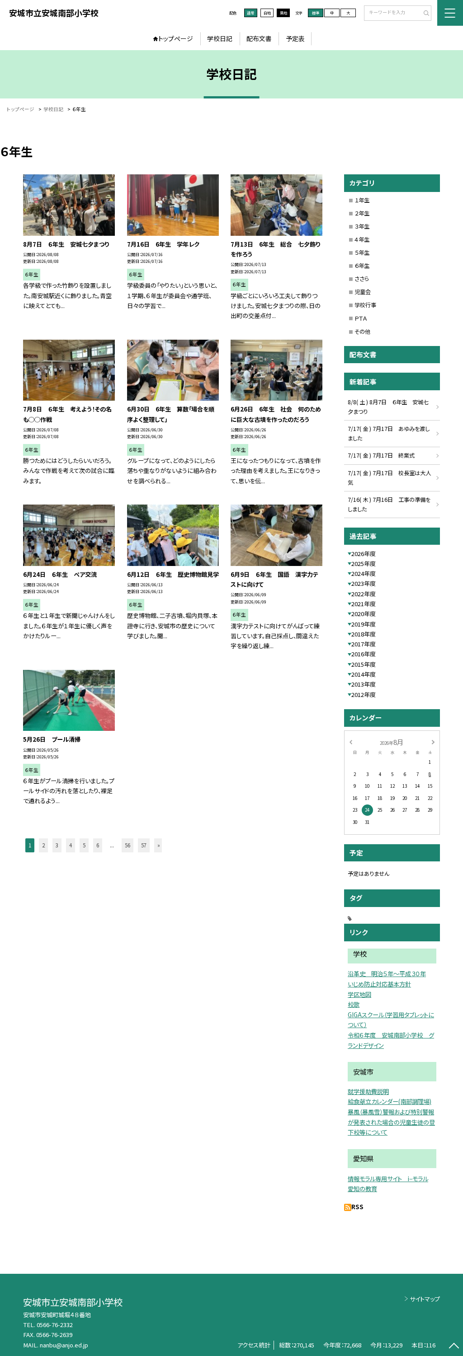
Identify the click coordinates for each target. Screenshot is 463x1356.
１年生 (361, 200)
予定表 (295, 38)
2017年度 (363, 644)
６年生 (361, 266)
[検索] (423, 13)
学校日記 (219, 38)
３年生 (361, 226)
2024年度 (363, 573)
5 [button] (84, 845)
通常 (250, 12)
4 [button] (70, 845)
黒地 (283, 12)
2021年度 (363, 603)
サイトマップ (425, 1299)
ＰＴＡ (360, 318)
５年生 (361, 252)
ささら (361, 279)
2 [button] (43, 845)
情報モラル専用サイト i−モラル (388, 1178)
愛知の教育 (362, 1188)
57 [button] (143, 845)
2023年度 (363, 583)
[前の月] (350, 742)
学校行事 (365, 305)
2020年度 (363, 613)
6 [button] (97, 845)
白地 (267, 12)
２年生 (361, 213)
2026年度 (363, 553)
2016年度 (363, 654)
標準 (315, 12)
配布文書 (259, 38)
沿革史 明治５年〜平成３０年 (387, 973)
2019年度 (363, 624)
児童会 (362, 292)
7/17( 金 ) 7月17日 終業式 (381, 455)
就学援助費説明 (368, 1091)
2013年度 (363, 684)
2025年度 (363, 563)
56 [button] (127, 845)
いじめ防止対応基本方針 (379, 984)
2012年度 (363, 694)
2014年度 (363, 674)
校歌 (353, 1004)
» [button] (158, 845)
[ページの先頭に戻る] (453, 1346)
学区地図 (359, 994)
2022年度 (363, 593)
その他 (362, 331)
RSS (357, 1206)
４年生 (361, 239)
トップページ (175, 38)
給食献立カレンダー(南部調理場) (389, 1101)
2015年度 (363, 664)
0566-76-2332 (55, 1324)
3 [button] (57, 845)
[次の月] (433, 742)
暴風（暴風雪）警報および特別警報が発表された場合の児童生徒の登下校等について (391, 1122)
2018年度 (363, 634)
